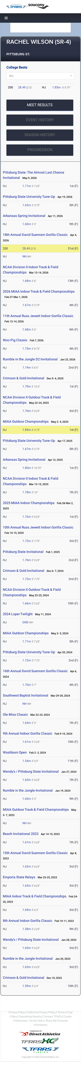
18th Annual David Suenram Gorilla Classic (35, 235)
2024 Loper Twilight (18, 614)
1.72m (26, 541)
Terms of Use (65, 1012)
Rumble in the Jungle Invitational (28, 790)
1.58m (26, 929)
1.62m (26, 205)
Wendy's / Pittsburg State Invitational (31, 771)
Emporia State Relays (19, 877)
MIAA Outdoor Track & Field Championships (36, 809)
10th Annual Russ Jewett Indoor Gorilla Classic (38, 527)
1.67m (26, 305)
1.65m (26, 723)
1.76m (26, 411)
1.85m (56, 87)
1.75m (26, 348)
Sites (14, 1016)
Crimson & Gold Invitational (23, 378)
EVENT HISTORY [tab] (40, 120)
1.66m (26, 603)
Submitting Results (30, 1016)
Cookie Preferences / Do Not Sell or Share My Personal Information (42, 1020)
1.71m (26, 186)
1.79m (26, 386)
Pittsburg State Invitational (23, 552)
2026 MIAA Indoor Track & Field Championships (39, 291)
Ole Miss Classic (15, 714)
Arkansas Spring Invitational (24, 216)
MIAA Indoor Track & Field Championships (34, 896)
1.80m (26, 468)
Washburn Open (15, 752)
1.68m (26, 281)
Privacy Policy (17, 1012)
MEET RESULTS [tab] (40, 105)
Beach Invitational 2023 (20, 834)
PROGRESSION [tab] (39, 149)
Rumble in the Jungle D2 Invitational (30, 359)
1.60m (26, 224)
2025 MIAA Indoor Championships (28, 503)
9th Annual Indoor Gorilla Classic (27, 733)
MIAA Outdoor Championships (26, 421)
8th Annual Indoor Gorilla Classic (27, 921)
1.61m (26, 742)
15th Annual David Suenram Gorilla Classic (35, 853)
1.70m (26, 685)
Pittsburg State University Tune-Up (29, 197)
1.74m (26, 367)
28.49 (22, 87)
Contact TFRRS (53, 1016)
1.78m (26, 492)
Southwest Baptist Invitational (25, 695)
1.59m (26, 986)
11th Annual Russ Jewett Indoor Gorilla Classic (38, 316)
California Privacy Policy (41, 1012)
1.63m (26, 780)
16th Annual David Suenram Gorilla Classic (35, 671)
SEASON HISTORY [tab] (39, 135)
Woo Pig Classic (15, 340)
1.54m (26, 761)
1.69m (26, 910)
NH (24, 256)
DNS (25, 622)
